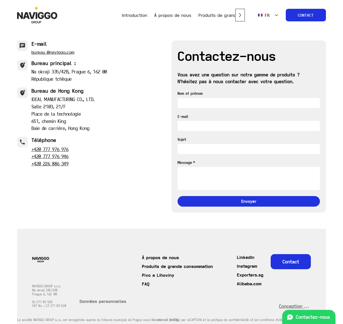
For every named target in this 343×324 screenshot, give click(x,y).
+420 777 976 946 (50, 156)
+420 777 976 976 (50, 149)
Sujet (182, 139)
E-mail (183, 116)
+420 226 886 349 (50, 163)
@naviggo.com (60, 52)
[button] (247, 266)
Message (186, 162)
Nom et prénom (190, 93)
